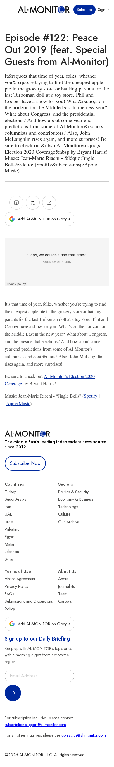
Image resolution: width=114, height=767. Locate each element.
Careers (65, 601)
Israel (9, 522)
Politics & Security (73, 492)
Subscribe (84, 9)
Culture (64, 514)
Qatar (10, 544)
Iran (8, 507)
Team (63, 594)
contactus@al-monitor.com (83, 735)
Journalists (66, 586)
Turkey (10, 492)
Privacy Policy (16, 586)
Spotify (90, 396)
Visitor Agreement (20, 579)
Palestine (12, 529)
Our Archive (68, 522)
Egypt (9, 537)
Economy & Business (75, 499)
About (63, 579)
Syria (9, 559)
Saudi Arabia (16, 499)
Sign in (103, 9)
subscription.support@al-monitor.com (35, 724)
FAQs (9, 594)
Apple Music (18, 403)
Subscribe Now (25, 463)
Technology (68, 507)
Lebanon (12, 551)
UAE (8, 514)
